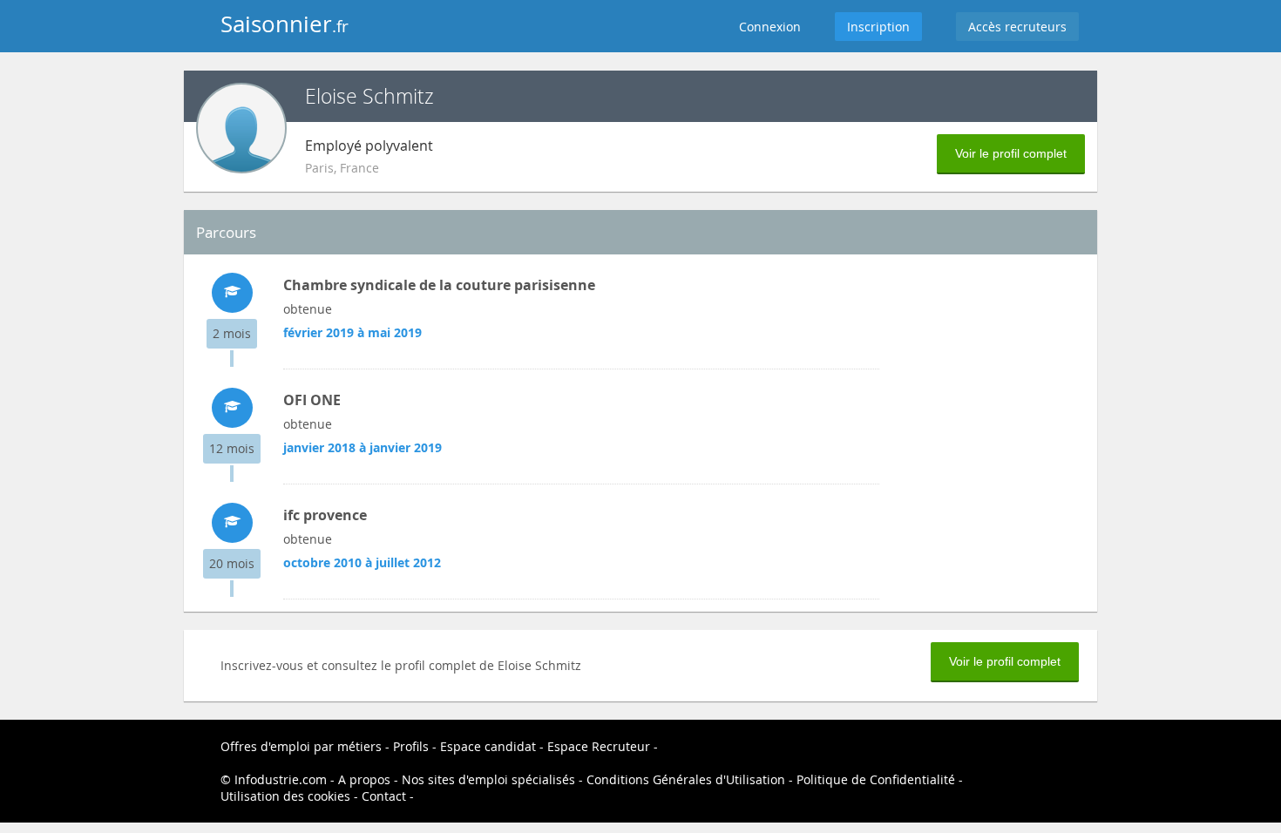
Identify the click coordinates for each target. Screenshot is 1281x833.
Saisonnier (284, 24)
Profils (411, 746)
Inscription (878, 26)
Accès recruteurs (1017, 26)
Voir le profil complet (1011, 153)
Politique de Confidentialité (875, 779)
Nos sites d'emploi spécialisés (488, 779)
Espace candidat (488, 746)
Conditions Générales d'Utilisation (685, 779)
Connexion (770, 26)
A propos (364, 779)
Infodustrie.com (280, 779)
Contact (384, 796)
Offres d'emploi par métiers (301, 746)
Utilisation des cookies (285, 796)
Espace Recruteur (598, 746)
